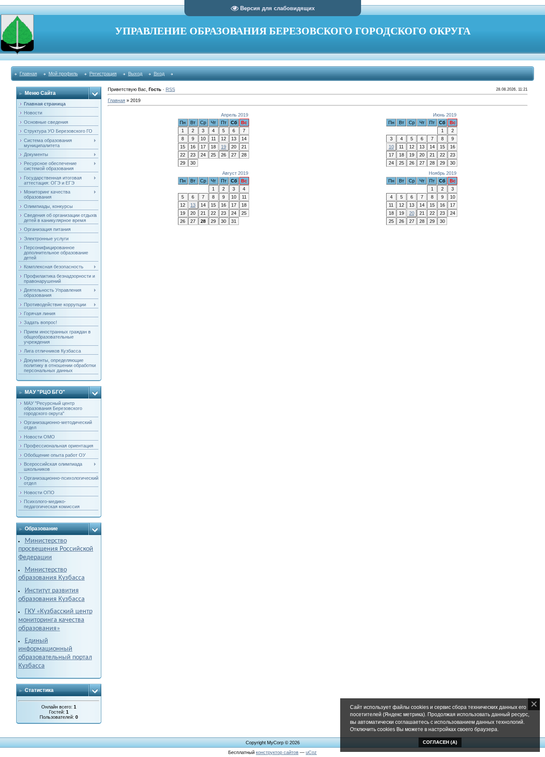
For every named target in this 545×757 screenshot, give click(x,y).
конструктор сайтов (277, 752)
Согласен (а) (440, 742)
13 (192, 205)
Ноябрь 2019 (442, 173)
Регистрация (103, 73)
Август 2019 (235, 173)
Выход (135, 73)
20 (411, 213)
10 (391, 146)
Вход (159, 73)
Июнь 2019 (444, 114)
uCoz (311, 752)
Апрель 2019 (234, 114)
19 (223, 146)
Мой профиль (63, 73)
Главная (28, 73)
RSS (170, 89)
